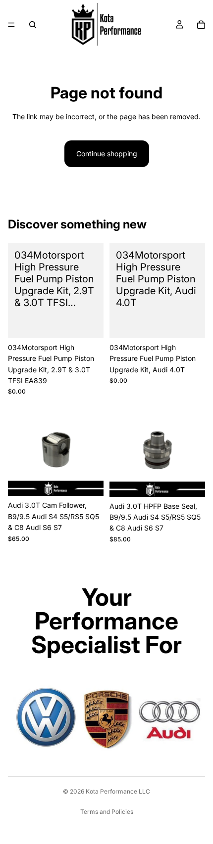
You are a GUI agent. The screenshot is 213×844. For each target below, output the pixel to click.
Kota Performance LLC (118, 791)
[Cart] (201, 25)
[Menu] (11, 24)
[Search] (33, 25)
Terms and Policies (106, 811)
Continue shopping (106, 153)
